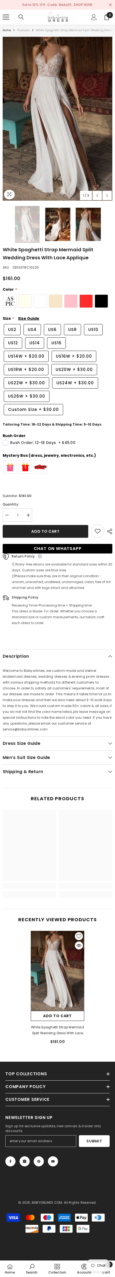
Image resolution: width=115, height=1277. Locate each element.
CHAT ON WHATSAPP (58, 548)
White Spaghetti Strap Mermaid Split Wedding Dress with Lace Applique (57, 1030)
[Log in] (94, 17)
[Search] (21, 17)
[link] (29, 886)
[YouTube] (53, 1161)
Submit (94, 1141)
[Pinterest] (39, 1161)
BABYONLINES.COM (47, 1202)
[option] (57, 119)
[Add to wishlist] (97, 531)
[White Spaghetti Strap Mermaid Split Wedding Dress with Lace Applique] (57, 971)
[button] (97, 195)
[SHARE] (108, 531)
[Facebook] (10, 1161)
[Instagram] (25, 1161)
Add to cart (45, 531)
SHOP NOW (83, 4)
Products (23, 30)
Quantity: (11, 504)
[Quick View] (79, 945)
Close (110, 5)
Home (7, 30)
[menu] (6, 17)
